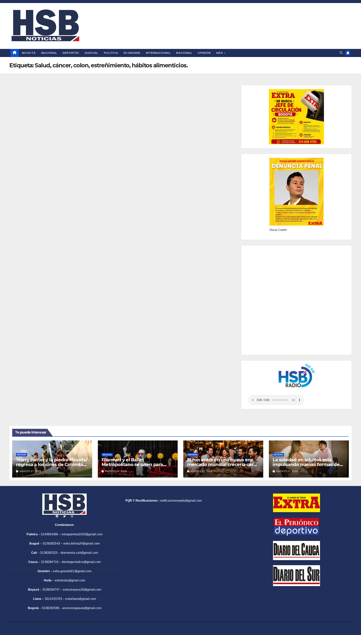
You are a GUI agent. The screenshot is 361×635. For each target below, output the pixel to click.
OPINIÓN (204, 53)
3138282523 (48, 552)
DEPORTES (71, 53)
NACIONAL (49, 53)
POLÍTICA (111, 53)
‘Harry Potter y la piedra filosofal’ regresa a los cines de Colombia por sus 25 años (52, 464)
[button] (341, 52)
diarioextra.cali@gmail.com (79, 552)
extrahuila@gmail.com (70, 580)
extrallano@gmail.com (80, 598)
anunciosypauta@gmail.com (81, 608)
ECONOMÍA (132, 53)
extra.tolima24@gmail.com (81, 543)
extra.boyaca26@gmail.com (82, 589)
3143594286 (49, 534)
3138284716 (49, 562)
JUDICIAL (91, 53)
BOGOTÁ (29, 53)
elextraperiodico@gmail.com (81, 562)
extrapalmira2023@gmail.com (81, 534)
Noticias (21, 455)
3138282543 (51, 543)
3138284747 (51, 589)
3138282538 (50, 608)
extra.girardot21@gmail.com (72, 571)
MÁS (220, 53)
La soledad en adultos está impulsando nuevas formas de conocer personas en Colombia (307, 464)
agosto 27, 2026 (30, 471)
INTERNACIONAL (158, 53)
